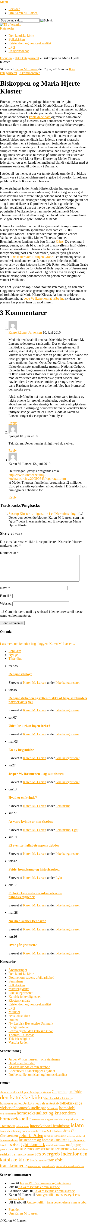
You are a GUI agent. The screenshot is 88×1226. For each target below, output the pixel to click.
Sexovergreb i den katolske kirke (31, 1031)
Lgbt (12, 47)
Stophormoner (38, 1160)
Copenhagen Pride (67, 1091)
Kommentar (9, 553)
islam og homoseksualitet (26, 1131)
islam (77, 1125)
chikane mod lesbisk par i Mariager (20, 1092)
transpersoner (34, 1166)
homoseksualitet (8, 1114)
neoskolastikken (19, 1016)
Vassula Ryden (18, 1042)
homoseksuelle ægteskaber (45, 1119)
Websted (6, 603)
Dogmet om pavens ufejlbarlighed (31, 977)
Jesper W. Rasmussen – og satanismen (36, 774)
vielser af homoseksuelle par (70, 1166)
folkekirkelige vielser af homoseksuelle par (41, 1105)
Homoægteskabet (69, 1119)
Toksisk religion (19, 1039)
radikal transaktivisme (17, 1154)
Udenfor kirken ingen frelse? (29, 726)
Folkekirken (17, 39)
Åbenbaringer (18, 970)
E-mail (6, 595)
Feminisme (63, 806)
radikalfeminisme (57, 1149)
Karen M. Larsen (26, 69)
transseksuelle (48, 1166)
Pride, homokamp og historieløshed (34, 869)
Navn (5, 588)
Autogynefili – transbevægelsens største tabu (56, 1202)
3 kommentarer (29, 73)
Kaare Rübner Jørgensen (25, 332)
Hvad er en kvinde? (23, 797)
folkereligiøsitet (19, 989)
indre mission (22, 1126)
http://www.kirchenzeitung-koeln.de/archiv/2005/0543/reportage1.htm (37, 476)
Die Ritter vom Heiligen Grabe (32, 257)
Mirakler (14, 1012)
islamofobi (5, 1131)
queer (11, 1149)
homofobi (67, 1108)
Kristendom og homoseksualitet (30, 43)
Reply (13, 423)
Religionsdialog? (20, 674)
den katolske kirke (22, 1097)
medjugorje (74, 1145)
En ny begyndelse (21, 750)
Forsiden (14, 9)
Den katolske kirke (21, 35)
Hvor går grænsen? (23, 945)
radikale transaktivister (30, 1149)
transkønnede (13, 1165)
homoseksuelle (15, 1118)
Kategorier (7, 28)
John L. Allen (31, 1135)
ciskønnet (46, 1092)
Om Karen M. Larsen (23, 13)
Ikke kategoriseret (27, 58)
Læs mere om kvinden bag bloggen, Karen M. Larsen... (37, 644)
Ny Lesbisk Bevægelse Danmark (31, 1023)
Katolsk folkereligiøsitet (25, 996)
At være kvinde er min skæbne (31, 821)
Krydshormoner (76, 1140)
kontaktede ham (40, 117)
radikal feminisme (79, 1149)
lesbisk (3, 1145)
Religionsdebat (19, 51)
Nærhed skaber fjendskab (27, 921)
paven (3, 1149)
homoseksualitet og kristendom (46, 1113)
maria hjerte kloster (55, 1145)
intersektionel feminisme (50, 1126)
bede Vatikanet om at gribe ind (44, 298)
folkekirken (52, 1108)
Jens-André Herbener (52, 1131)
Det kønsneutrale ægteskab (40, 1103)
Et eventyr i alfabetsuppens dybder (34, 845)
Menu (4, 2)
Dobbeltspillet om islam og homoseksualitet (38, 1074)
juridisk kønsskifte (55, 1135)
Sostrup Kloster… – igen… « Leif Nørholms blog (42, 513)
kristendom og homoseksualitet (43, 1140)
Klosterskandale (19, 1000)
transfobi (55, 1160)
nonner (13, 1019)
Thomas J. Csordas (21, 1035)
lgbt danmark (33, 1144)
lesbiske (13, 1144)
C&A (59, 241)
